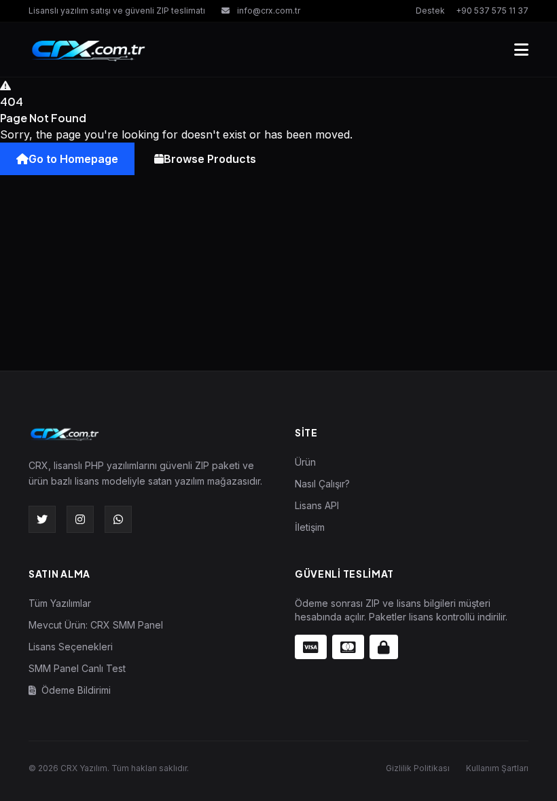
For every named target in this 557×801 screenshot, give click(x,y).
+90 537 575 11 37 (492, 10)
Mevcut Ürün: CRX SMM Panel (96, 625)
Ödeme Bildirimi (75, 690)
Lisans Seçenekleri (71, 646)
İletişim (310, 527)
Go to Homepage (73, 159)
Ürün (305, 462)
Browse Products (210, 159)
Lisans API (317, 505)
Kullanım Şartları (497, 768)
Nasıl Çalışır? (322, 483)
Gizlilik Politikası (418, 768)
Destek (430, 10)
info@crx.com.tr (267, 10)
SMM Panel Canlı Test (77, 668)
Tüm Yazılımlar (60, 603)
